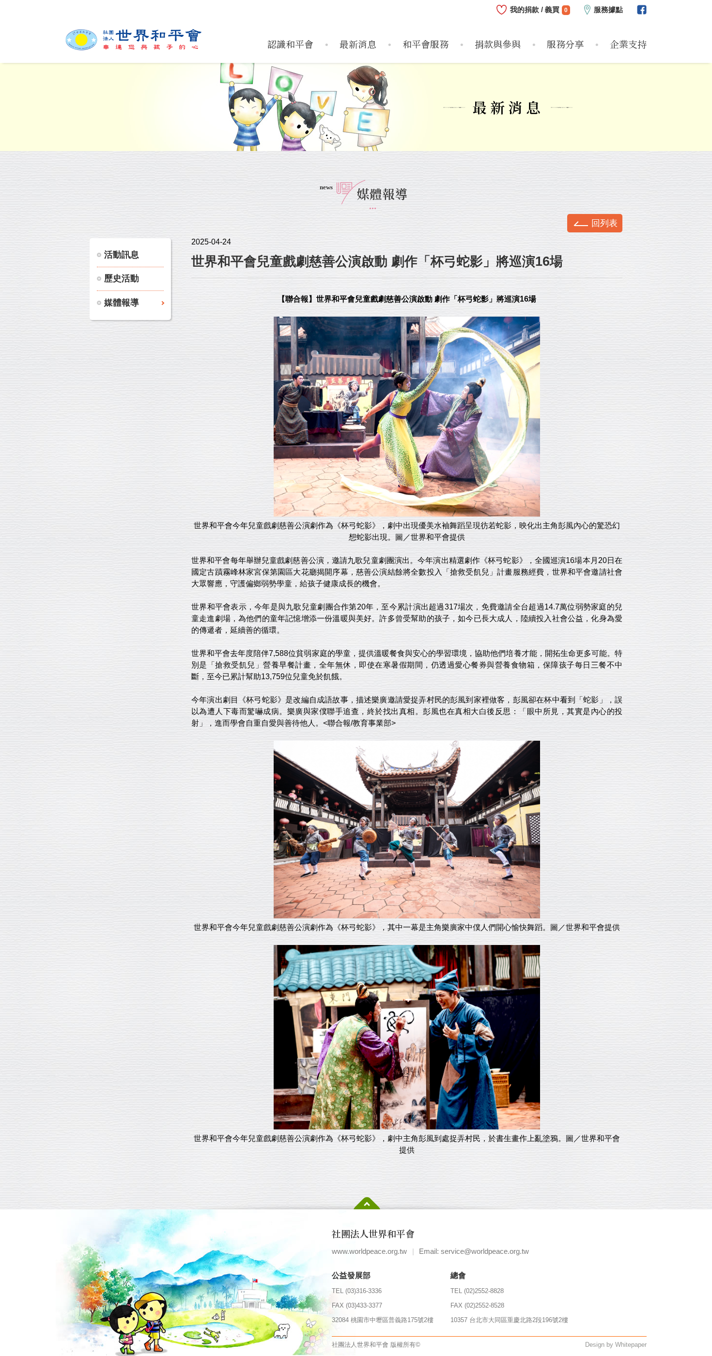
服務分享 (565, 43)
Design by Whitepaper (616, 1344)
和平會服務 (425, 43)
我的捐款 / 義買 (539, 9)
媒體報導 (121, 302)
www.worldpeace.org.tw (369, 1251)
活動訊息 (121, 254)
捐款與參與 (498, 43)
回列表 (604, 223)
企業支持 (628, 43)
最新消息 (358, 43)
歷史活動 (121, 278)
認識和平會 (290, 43)
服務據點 (608, 9)
